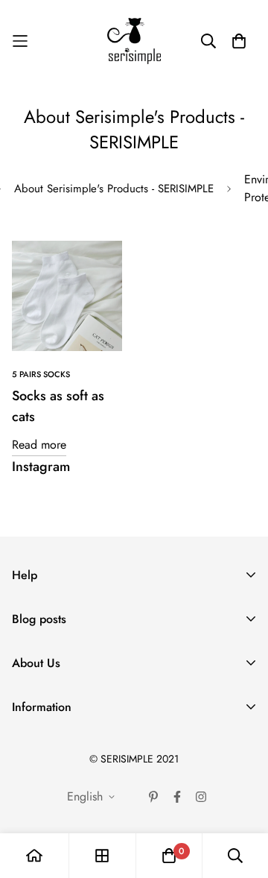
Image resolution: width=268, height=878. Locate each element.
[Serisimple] (134, 41)
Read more (39, 444)
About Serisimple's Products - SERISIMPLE (114, 188)
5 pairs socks (41, 374)
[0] (169, 855)
